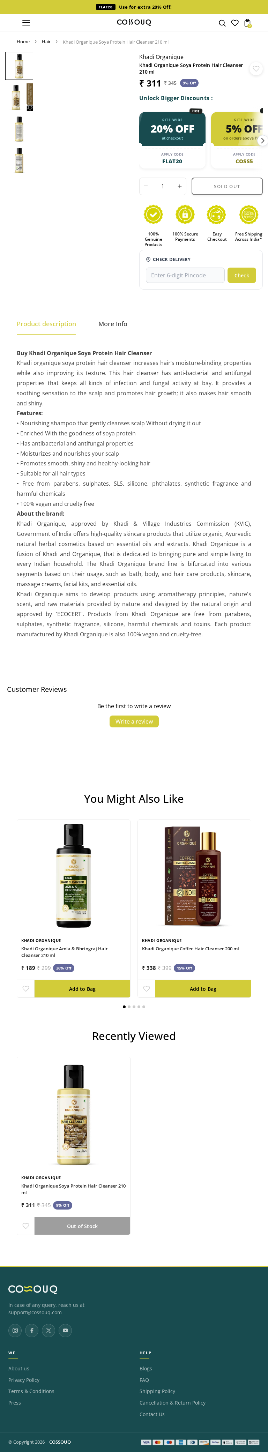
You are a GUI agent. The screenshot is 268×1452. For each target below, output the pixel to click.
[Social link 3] (48, 1330)
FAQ (144, 1380)
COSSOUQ (60, 1442)
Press (14, 1403)
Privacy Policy (23, 1380)
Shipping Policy (157, 1391)
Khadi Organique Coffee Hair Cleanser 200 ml (190, 948)
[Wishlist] (235, 24)
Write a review (134, 721)
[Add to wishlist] (256, 68)
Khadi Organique (161, 57)
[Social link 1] (15, 1330)
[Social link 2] (31, 1330)
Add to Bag (82, 989)
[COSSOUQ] (32, 1289)
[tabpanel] (19, 67)
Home (23, 41)
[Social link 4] (65, 1330)
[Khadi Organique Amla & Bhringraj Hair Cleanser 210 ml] (73, 876)
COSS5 (244, 161)
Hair (46, 41)
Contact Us (152, 1414)
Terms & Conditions (31, 1391)
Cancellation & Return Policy (173, 1403)
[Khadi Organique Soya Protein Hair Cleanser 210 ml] (73, 1113)
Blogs (146, 1368)
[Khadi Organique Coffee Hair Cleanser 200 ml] (194, 876)
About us (18, 1368)
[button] (124, 1006)
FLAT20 (172, 161)
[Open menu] (26, 22)
